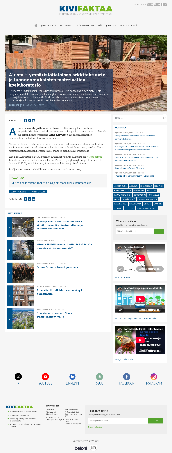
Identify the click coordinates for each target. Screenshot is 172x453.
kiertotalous (140, 195)
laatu (117, 199)
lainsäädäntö (128, 199)
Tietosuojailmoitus (95, 427)
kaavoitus (152, 190)
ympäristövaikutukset (147, 208)
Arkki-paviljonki (18, 192)
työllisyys (129, 208)
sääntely (158, 204)
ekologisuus (146, 186)
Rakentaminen (120, 204)
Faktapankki (66, 25)
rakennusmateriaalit (147, 199)
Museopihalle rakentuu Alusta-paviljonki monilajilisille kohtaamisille (51, 182)
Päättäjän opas (107, 25)
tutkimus (118, 208)
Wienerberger (94, 156)
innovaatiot (139, 190)
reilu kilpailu (135, 204)
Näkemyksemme (85, 25)
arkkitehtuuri (38, 192)
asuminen (133, 186)
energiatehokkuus (122, 190)
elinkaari (158, 186)
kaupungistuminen (122, 195)
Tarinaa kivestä (129, 25)
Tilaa (159, 231)
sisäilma (147, 204)
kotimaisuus (153, 195)
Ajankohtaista (48, 25)
